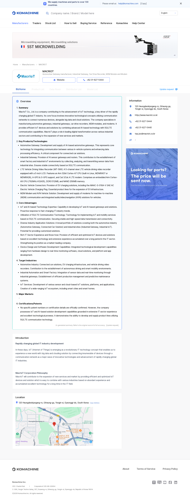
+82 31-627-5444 (143, 121)
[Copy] (143, 3)
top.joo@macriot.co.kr (145, 133)
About (126, 468)
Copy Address (94, 403)
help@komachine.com (128, 3)
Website (60, 80)
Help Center (138, 23)
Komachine (122, 23)
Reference (106, 23)
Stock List (50, 23)
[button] (183, 481)
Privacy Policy (170, 468)
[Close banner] (180, 3)
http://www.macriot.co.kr (146, 115)
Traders (36, 23)
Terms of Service (146, 468)
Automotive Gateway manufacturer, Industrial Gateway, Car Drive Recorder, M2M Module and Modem (85, 74)
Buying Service (89, 23)
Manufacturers (20, 23)
